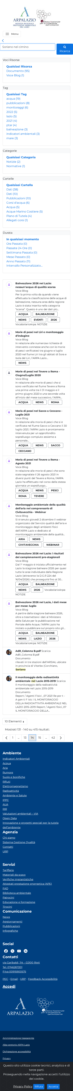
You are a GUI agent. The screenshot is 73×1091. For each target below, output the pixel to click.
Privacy (7, 1058)
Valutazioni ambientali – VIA (20, 813)
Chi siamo (9, 837)
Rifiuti (6, 781)
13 (26, 738)
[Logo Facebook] (6, 951)
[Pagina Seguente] (60, 737)
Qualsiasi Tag (16, 94)
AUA (5, 804)
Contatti (8, 846)
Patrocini (8, 897)
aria (21, 539)
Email (14, 979)
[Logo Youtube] (19, 951)
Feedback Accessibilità (42, 979)
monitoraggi (17, 107)
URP (5, 851)
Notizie (13, 161)
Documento (18, 71)
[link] (3, 41)
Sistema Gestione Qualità (19, 842)
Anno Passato (18, 261)
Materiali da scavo (14, 874)
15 (40, 738)
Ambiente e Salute (15, 795)
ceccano (24, 451)
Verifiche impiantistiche (18, 879)
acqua (13, 98)
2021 (11, 120)
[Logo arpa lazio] (24, 18)
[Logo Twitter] (12, 951)
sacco (55, 445)
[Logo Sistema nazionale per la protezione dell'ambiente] (48, 18)
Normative (15, 166)
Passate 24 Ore (19, 248)
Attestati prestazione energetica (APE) (27, 883)
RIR (5, 809)
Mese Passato (18, 257)
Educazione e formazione (19, 902)
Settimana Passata (21, 252)
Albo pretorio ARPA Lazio (16, 1044)
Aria (5, 767)
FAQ (5, 888)
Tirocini (7, 906)
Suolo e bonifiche (14, 777)
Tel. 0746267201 (12, 967)
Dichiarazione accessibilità (17, 1051)
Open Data (10, 818)
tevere (39, 496)
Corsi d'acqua (18, 202)
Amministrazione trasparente (18, 1038)
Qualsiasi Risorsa (19, 66)
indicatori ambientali (23, 133)
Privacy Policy (22, 1086)
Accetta (54, 1086)
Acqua (12, 207)
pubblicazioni (18, 103)
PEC (5, 979)
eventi (38, 319)
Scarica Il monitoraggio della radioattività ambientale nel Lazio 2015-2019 (40, 684)
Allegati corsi (17, 220)
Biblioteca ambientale (17, 893)
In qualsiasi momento (22, 239)
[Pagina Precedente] (6, 737)
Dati (12, 189)
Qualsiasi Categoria (21, 157)
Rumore (8, 772)
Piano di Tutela (19, 216)
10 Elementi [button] (16, 722)
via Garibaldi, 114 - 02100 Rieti (21, 962)
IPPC (6, 800)
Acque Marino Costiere (24, 211)
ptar (11, 125)
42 (54, 738)
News (6, 917)
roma (55, 402)
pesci (55, 490)
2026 (54, 319)
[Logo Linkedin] (25, 951)
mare (12, 138)
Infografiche (10, 930)
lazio (11, 116)
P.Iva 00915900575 (14, 971)
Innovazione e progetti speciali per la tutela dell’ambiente (30, 825)
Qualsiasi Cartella (19, 185)
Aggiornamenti (12, 921)
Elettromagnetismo (15, 786)
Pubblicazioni (18, 198)
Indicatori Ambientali (16, 758)
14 (33, 738)
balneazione (17, 129)
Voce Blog (15, 75)
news (22, 319)
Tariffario (8, 870)
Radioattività (11, 790)
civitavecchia (28, 544)
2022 (11, 112)
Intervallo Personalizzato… (24, 265)
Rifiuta (39, 1086)
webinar (52, 544)
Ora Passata (16, 243)
